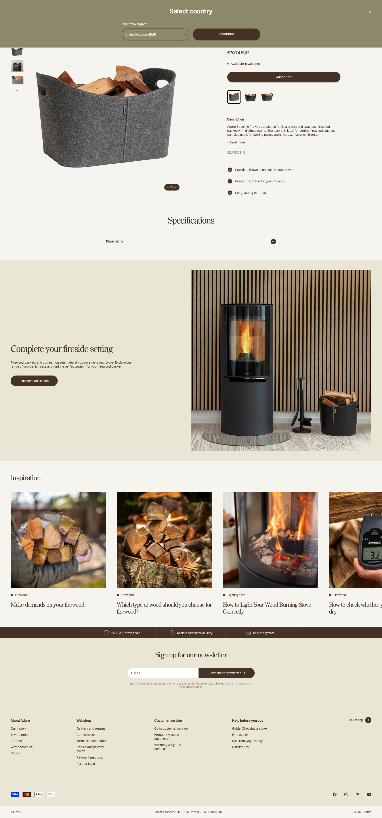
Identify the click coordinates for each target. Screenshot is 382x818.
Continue (226, 34)
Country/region (134, 24)
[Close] (369, 12)
